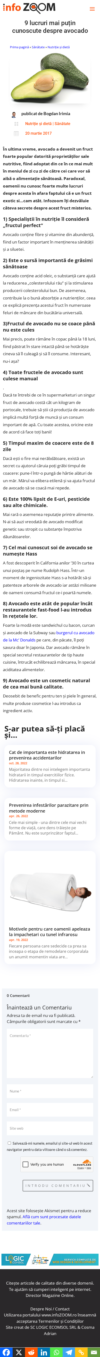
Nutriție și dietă (59, 47)
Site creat (15, 1327)
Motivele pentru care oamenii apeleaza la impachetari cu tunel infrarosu (49, 931)
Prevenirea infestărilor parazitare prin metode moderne (48, 808)
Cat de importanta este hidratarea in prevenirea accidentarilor (47, 755)
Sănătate (38, 47)
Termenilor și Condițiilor (61, 1321)
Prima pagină (19, 47)
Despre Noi (41, 1309)
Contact (62, 1309)
